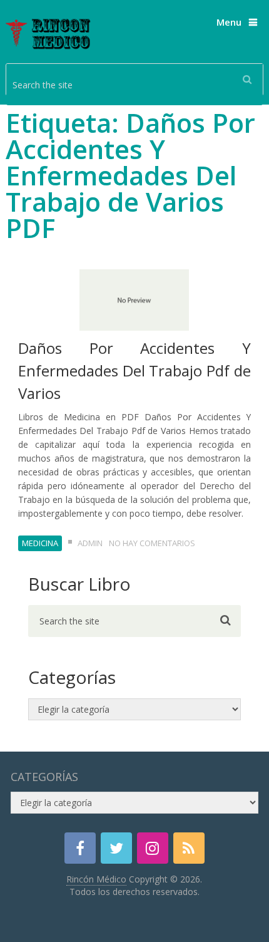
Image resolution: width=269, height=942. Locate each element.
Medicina (40, 543)
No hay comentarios (152, 543)
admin (90, 543)
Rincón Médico (96, 879)
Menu (228, 22)
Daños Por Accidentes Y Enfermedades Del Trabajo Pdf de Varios (134, 370)
